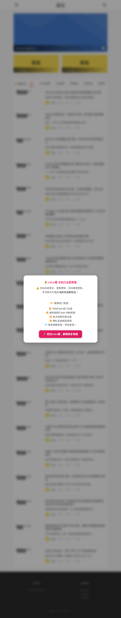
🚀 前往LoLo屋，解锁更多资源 (60, 334)
